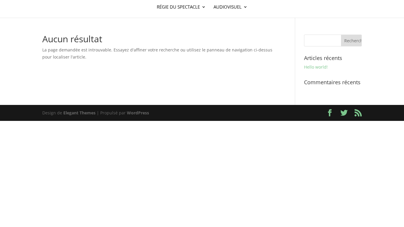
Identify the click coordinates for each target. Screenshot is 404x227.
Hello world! (316, 67)
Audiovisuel (228, 7)
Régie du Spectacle (178, 7)
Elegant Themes (79, 113)
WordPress (138, 113)
